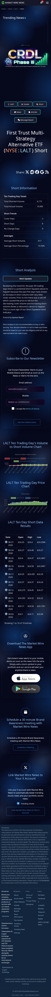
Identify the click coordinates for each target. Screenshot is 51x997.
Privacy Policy (31, 901)
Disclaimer (30, 904)
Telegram (41, 912)
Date (8, 537)
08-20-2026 (11, 559)
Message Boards (17, 909)
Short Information (18, 915)
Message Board (26, 120)
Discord (41, 915)
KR (11, 30)
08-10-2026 (11, 607)
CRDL (36, 30)
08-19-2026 (11, 567)
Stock (10, 9)
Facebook (41, 898)
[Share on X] (27, 172)
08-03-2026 (11, 615)
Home (3, 9)
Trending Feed (19, 929)
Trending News (13, 18)
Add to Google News (43, 923)
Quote (26, 104)
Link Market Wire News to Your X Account (25, 811)
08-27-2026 (11, 544)
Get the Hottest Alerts (27, 422)
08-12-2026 (11, 591)
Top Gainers (18, 920)
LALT (16, 9)
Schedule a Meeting (25, 747)
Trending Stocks (27, 803)
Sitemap (17, 933)
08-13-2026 (11, 583)
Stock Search (18, 898)
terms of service (32, 409)
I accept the (27, 409)
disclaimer (45, 880)
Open (20, 537)
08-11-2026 (11, 599)
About (16, 895)
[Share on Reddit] (32, 172)
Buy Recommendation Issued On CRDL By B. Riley (36, 39)
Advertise (5, 916)
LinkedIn (41, 905)
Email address (25, 382)
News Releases (19, 902)
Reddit (40, 919)
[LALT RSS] (47, 172)
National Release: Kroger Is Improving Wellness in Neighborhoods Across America (12, 42)
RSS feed (41, 895)
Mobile (25, 395)
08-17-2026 (11, 575)
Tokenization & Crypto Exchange (7, 969)
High (30, 537)
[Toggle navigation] (47, 2)
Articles (33, 112)
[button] (35, 2)
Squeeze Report (18, 317)
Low (39, 537)
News (18, 112)
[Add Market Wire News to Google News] (42, 172)
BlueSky (41, 908)
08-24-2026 (11, 552)
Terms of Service (29, 896)
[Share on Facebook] (37, 172)
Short (40, 104)
